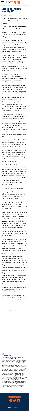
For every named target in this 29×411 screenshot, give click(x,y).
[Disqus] (14, 331)
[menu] (3, 2)
